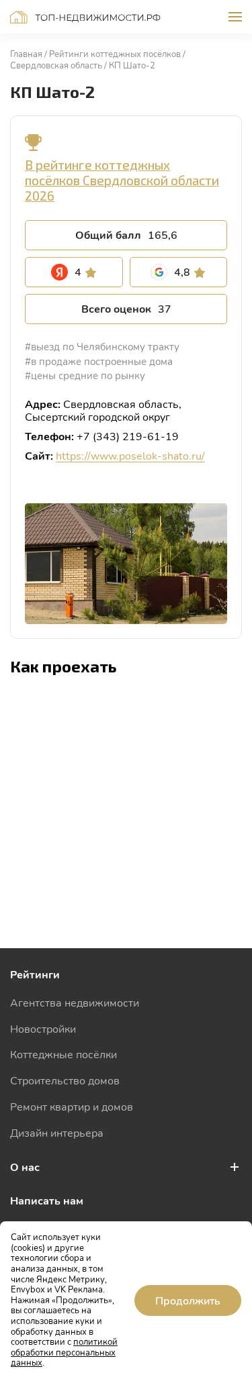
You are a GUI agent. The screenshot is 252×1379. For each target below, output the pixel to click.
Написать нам (46, 1200)
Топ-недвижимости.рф (85, 17)
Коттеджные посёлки (63, 1054)
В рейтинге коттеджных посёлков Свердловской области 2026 (122, 180)
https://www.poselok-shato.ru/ (130, 455)
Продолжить (187, 1300)
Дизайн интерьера (56, 1132)
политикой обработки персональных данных (64, 1352)
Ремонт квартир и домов (71, 1106)
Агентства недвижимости (74, 1002)
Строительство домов (65, 1080)
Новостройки (43, 1028)
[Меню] (235, 16)
